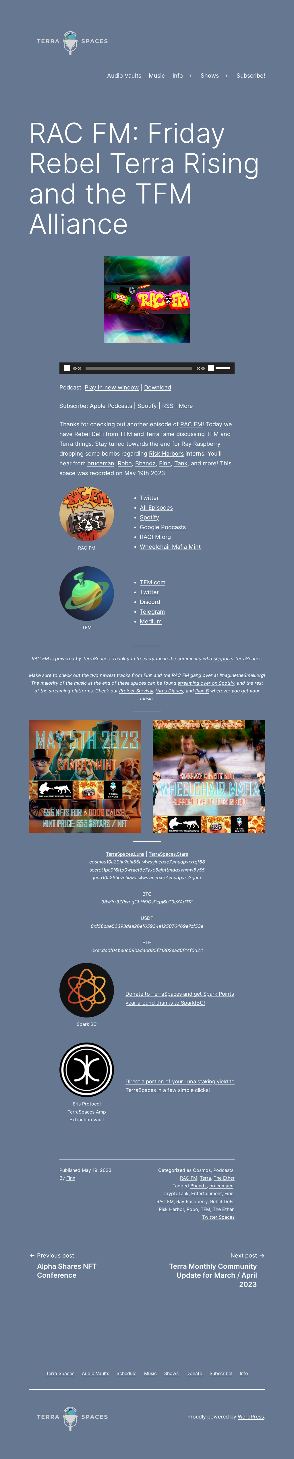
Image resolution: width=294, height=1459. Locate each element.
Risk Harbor (171, 1209)
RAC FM (191, 424)
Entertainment (206, 1193)
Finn (165, 463)
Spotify (147, 405)
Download (157, 387)
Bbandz (145, 463)
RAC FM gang (186, 675)
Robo (125, 463)
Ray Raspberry (200, 443)
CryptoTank (176, 1193)
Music (157, 75)
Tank (180, 463)
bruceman (100, 463)
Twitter (149, 497)
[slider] (224, 367)
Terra (66, 443)
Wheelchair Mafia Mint (170, 546)
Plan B (202, 691)
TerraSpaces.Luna (125, 854)
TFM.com (152, 582)
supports (223, 658)
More (186, 405)
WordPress (251, 1417)
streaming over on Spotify (206, 683)
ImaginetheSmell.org (242, 675)
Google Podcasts (163, 527)
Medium (151, 621)
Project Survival (136, 691)
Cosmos (202, 1170)
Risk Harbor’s (166, 453)
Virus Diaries (169, 691)
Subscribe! (251, 75)
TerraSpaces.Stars (168, 854)
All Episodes (156, 507)
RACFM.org (155, 536)
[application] (147, 368)
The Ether (224, 1178)
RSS (167, 405)
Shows (210, 75)
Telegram (152, 611)
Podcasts (223, 1170)
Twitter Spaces (218, 1217)
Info (178, 75)
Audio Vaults (124, 75)
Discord (150, 601)
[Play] (67, 368)
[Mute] (211, 368)
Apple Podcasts (111, 405)
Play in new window (112, 387)
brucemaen (221, 1186)
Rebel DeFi (89, 434)
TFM (126, 434)
